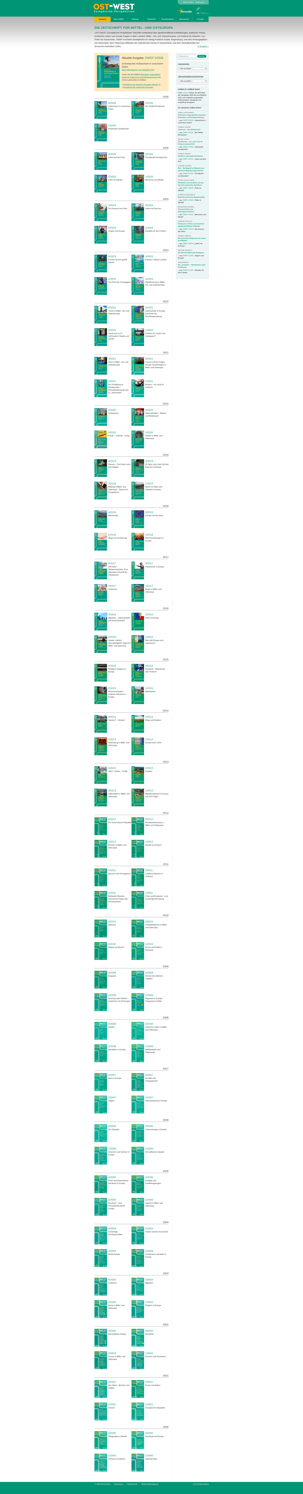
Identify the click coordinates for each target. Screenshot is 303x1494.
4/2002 (112, 1330)
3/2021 (149, 358)
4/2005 (112, 1177)
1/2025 (149, 176)
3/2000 (149, 1433)
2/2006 (112, 1148)
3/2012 (149, 819)
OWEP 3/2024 (188, 243)
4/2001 (112, 1381)
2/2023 (112, 278)
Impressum (200, 2)
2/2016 (112, 637)
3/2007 (149, 1075)
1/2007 (149, 1097)
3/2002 (149, 1330)
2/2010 (112, 944)
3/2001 (149, 1381)
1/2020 (149, 432)
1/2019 (149, 483)
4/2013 (112, 768)
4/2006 (112, 1126)
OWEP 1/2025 (188, 214)
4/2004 (112, 1228)
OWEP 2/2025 (188, 188)
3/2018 (149, 512)
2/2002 (112, 1353)
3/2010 (149, 921)
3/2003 (149, 1279)
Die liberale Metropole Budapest (191, 253)
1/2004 (149, 1251)
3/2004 (149, 1228)
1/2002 (149, 1353)
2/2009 (112, 995)
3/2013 (149, 768)
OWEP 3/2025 (188, 173)
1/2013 (149, 790)
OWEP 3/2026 (154, 57)
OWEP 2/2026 (188, 132)
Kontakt (200, 19)
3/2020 (149, 410)
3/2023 (149, 256)
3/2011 (149, 870)
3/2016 (149, 614)
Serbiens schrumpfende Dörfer (190, 156)
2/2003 (112, 1302)
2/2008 (112, 1046)
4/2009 (112, 972)
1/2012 (149, 841)
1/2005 (149, 1199)
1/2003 (149, 1302)
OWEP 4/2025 (188, 159)
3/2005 (149, 1177)
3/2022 (149, 307)
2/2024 (112, 227)
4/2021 (112, 358)
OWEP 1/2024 (188, 270)
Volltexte (135, 19)
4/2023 (112, 256)
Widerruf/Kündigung (149, 1484)
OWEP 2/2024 (188, 256)
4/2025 (112, 154)
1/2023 (149, 278)
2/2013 (112, 790)
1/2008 (149, 1046)
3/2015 (149, 665)
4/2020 (112, 410)
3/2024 (149, 205)
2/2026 (149, 103)
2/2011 (112, 892)
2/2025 (112, 176)
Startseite (102, 19)
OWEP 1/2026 (188, 147)
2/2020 (112, 432)
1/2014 (149, 739)
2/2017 (112, 585)
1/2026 (112, 125)
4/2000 (112, 1433)
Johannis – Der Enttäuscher (189, 129)
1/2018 (149, 534)
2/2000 (112, 1455)
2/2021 (112, 381)
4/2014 (112, 716)
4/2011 (112, 870)
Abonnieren (184, 19)
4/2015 (112, 665)
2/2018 (112, 534)
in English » (203, 46)
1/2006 (149, 1148)
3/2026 (112, 103)
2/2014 (112, 739)
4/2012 (112, 819)
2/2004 (112, 1251)
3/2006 (149, 1126)
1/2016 (149, 637)
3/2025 (149, 154)
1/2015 (149, 688)
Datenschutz (132, 1484)
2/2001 (112, 1404)
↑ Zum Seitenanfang (200, 1484)
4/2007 (112, 1075)
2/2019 (112, 483)
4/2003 (112, 1279)
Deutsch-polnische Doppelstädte (191, 197)
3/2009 (149, 972)
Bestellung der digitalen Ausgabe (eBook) (140, 85)
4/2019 (112, 461)
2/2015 (112, 688)
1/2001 (149, 1404)
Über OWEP (119, 19)
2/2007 (112, 1097)
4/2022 (112, 307)
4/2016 (112, 614)
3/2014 (149, 716)
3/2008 (149, 1023)
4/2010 (112, 921)
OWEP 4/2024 (188, 229)
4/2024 (112, 205)
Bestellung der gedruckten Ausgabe (138, 87)
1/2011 (149, 892)
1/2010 (149, 944)
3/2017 (149, 563)
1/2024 (149, 227)
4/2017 (112, 563)
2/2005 (112, 1199)
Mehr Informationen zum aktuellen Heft (138, 70)
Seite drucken (188, 2)
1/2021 (149, 381)
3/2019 (149, 461)
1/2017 (149, 585)
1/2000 (149, 1455)
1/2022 (149, 330)
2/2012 (112, 841)
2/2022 (112, 330)
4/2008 (112, 1023)
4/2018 (112, 512)
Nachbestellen (168, 19)
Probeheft (151, 19)
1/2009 (149, 995)
